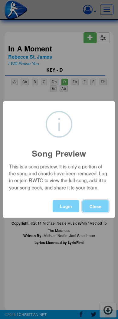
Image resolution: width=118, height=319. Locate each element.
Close (95, 206)
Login (66, 206)
